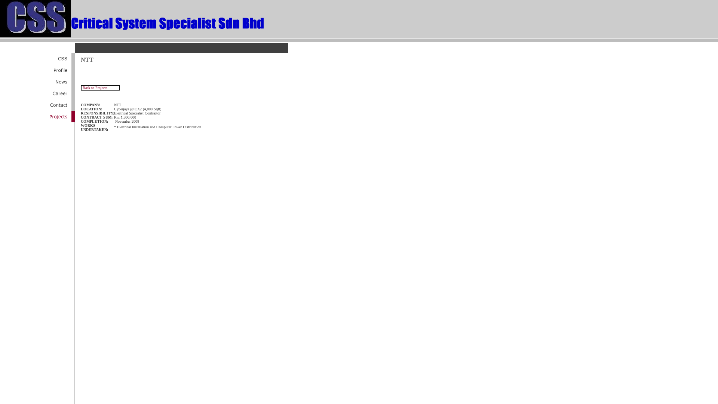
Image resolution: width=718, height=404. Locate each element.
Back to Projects (94, 88)
